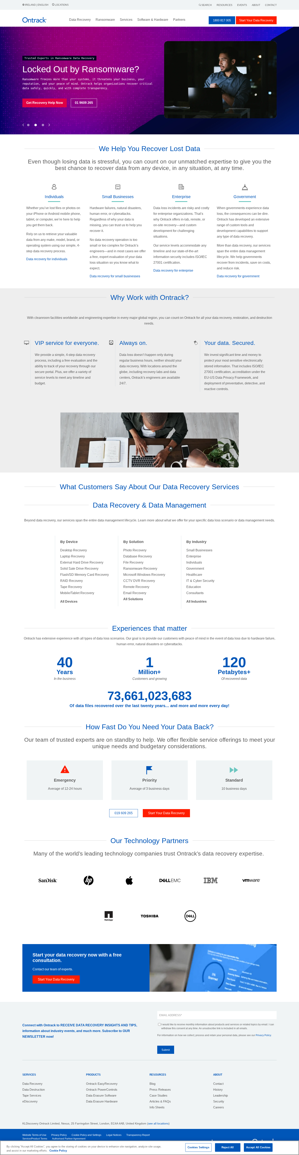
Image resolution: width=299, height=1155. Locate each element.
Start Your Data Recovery (256, 20)
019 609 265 (124, 813)
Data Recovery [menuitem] (32, 1083)
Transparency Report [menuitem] (138, 1135)
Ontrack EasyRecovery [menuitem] (102, 1083)
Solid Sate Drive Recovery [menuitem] (79, 568)
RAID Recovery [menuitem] (71, 580)
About (256, 5)
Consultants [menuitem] (195, 593)
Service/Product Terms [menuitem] (34, 1138)
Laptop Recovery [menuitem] (72, 556)
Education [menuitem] (193, 587)
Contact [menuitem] (218, 1083)
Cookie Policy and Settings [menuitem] (86, 1135)
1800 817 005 (222, 20)
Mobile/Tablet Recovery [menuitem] (77, 593)
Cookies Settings (198, 1147)
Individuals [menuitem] (194, 562)
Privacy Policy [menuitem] (59, 1135)
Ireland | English (36, 4)
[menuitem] (68, 601)
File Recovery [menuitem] (133, 562)
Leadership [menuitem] (220, 1095)
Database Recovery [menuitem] (137, 556)
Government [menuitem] (195, 568)
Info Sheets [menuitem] (157, 1107)
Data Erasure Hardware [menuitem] (102, 1101)
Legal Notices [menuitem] (113, 1135)
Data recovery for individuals (46, 259)
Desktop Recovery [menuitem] (73, 550)
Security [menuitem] (218, 1101)
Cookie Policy (58, 1150)
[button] (23, 120)
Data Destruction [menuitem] (33, 1089)
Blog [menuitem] (152, 1083)
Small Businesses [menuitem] (199, 550)
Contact (271, 5)
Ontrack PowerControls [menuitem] (101, 1089)
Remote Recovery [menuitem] (136, 587)
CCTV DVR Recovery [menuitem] (139, 580)
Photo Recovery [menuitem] (134, 550)
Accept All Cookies (258, 1147)
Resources (224, 5)
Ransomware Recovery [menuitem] (140, 568)
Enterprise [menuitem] (193, 556)
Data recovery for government (238, 276)
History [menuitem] (218, 1089)
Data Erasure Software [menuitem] (101, 1095)
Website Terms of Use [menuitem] (34, 1135)
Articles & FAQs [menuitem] (160, 1101)
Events (242, 5)
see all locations (158, 1123)
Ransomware (105, 19)
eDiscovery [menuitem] (30, 1101)
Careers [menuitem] (218, 1107)
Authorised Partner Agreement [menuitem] (68, 1138)
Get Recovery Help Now (44, 102)
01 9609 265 (84, 102)
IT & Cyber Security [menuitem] (200, 580)
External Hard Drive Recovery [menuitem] (81, 562)
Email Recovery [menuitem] (134, 593)
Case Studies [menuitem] (158, 1095)
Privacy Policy (263, 1035)
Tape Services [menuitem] (31, 1095)
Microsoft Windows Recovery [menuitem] (144, 574)
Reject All (228, 1147)
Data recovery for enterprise (173, 270)
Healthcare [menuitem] (194, 574)
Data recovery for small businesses (115, 276)
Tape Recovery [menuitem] (71, 587)
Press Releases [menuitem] (160, 1089)
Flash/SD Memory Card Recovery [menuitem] (84, 574)
